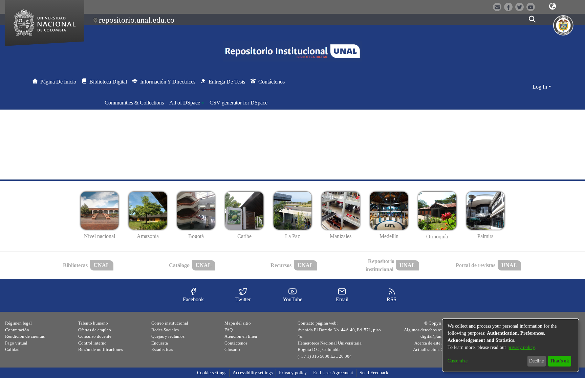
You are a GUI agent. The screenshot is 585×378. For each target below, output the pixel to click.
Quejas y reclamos (168, 336)
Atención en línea (240, 336)
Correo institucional (169, 323)
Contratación (17, 329)
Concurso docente (94, 336)
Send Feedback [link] (374, 372)
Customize (458, 360)
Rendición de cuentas (25, 336)
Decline (536, 360)
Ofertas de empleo (94, 329)
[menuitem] (186, 103)
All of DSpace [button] (184, 102)
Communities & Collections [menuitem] (134, 102)
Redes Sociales (165, 329)
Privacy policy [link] (293, 372)
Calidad (12, 349)
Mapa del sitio (237, 323)
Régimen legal (18, 323)
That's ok (559, 360)
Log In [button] (540, 87)
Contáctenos (235, 343)
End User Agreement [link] (333, 372)
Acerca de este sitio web (436, 343)
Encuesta (159, 343)
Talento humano (93, 323)
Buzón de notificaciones (100, 349)
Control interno (92, 343)
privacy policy (521, 347)
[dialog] (510, 345)
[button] (552, 6)
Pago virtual (16, 343)
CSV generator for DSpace (238, 102)
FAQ (228, 329)
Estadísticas (162, 349)
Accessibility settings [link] (253, 372)
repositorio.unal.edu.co (136, 20)
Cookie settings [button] (211, 372)
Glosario (232, 349)
